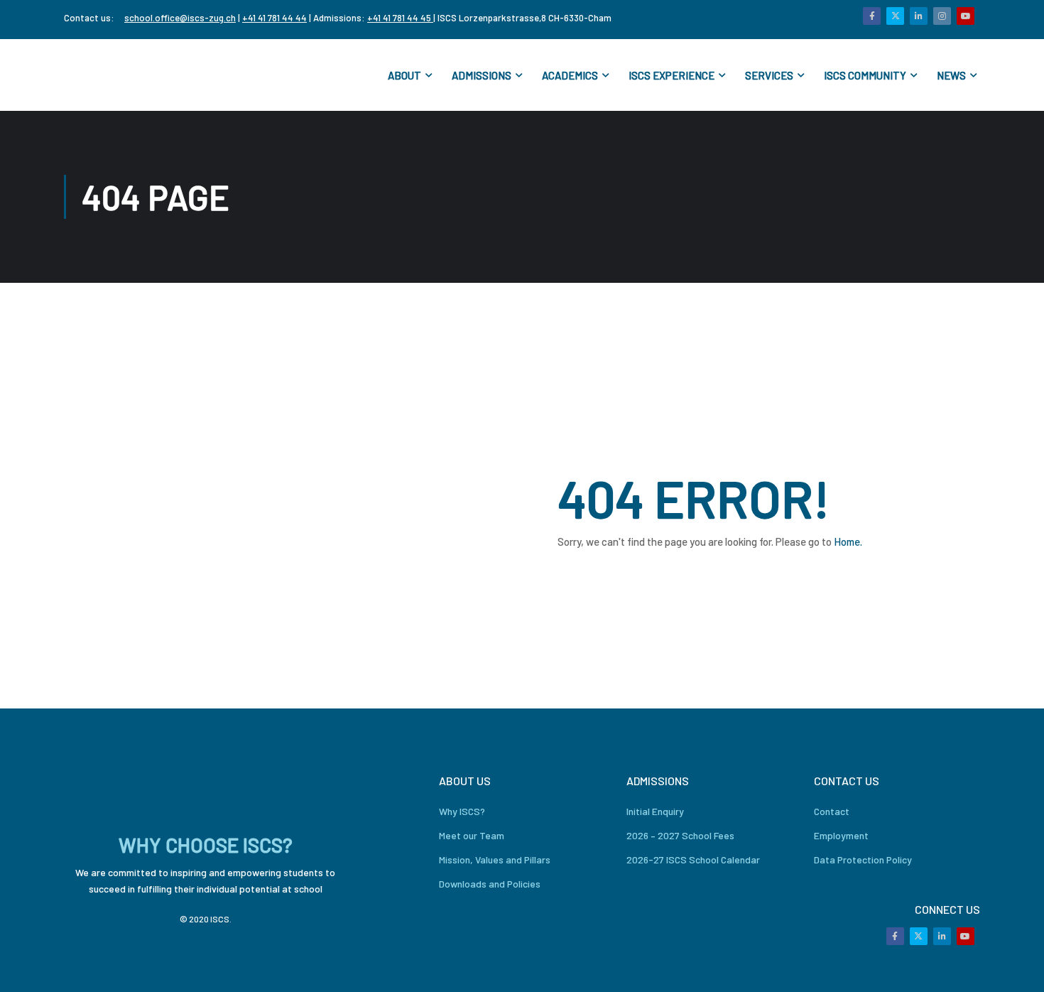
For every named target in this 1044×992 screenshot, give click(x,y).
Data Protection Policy (863, 859)
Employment (841, 835)
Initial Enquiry (655, 811)
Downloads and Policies (489, 884)
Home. (848, 541)
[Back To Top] (1015, 967)
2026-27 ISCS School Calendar (693, 859)
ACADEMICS (570, 75)
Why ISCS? (462, 811)
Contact (831, 811)
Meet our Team (471, 835)
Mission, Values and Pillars (494, 859)
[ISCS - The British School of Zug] (121, 75)
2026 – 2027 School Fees (680, 835)
